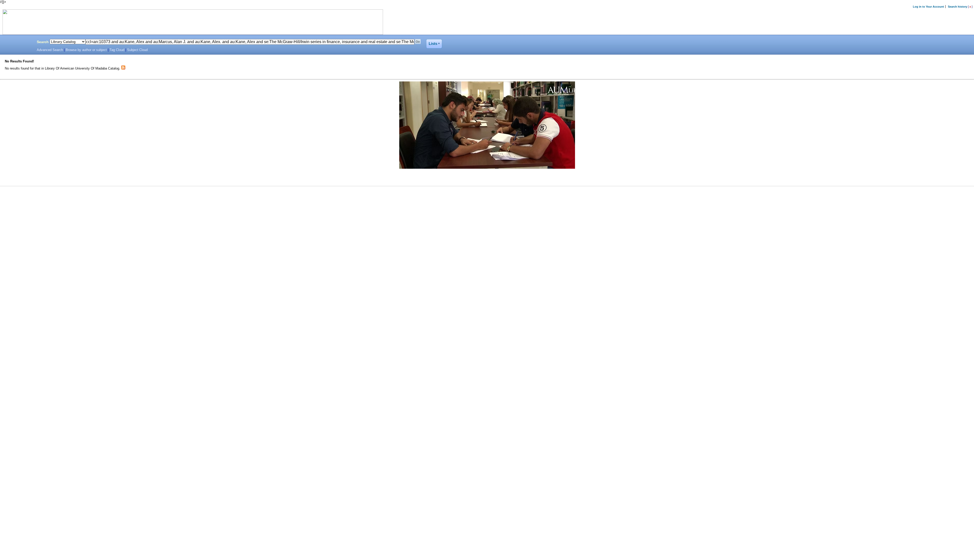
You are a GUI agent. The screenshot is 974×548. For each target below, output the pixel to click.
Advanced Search (50, 50)
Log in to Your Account (928, 6)
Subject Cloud (137, 50)
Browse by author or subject (86, 50)
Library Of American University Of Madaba (17, 43)
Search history (957, 6)
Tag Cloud (117, 50)
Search (43, 42)
